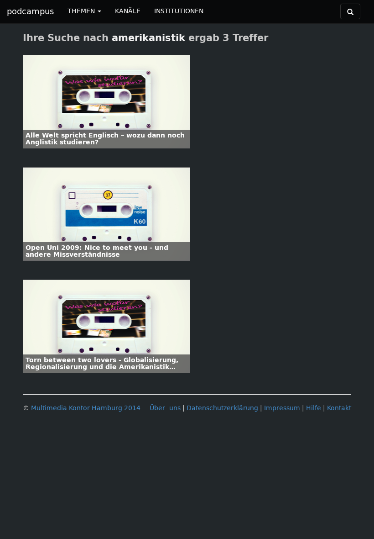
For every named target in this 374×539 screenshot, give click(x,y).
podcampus (30, 11)
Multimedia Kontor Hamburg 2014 (85, 408)
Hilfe (313, 408)
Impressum (282, 408)
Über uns (165, 408)
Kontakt (339, 408)
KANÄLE (127, 11)
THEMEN (82, 11)
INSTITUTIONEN (178, 11)
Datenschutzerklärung (222, 408)
